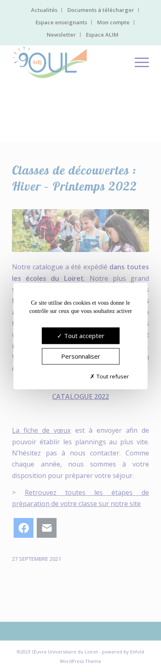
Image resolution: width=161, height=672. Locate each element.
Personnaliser (80, 356)
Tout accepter (83, 336)
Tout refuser (112, 376)
